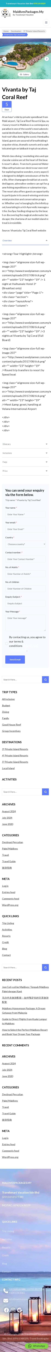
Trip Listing (8, 923)
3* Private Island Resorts (15, 749)
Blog (4, 948)
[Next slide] (46, 59)
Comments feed (10, 898)
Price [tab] (5, 471)
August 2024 (9, 811)
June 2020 (7, 824)
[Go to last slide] (4, 59)
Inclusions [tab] (7, 453)
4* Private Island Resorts (15, 755)
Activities (7, 929)
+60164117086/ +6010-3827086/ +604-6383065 (27, 1290)
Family (5, 718)
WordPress (42, 1342)
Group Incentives (11, 730)
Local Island (8, 768)
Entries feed (8, 892)
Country (9, 537)
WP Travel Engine (11, 1342)
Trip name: (11, 500)
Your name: (11, 507)
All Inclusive (8, 699)
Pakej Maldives (10, 848)
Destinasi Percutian (12, 842)
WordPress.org (10, 905)
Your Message (12, 611)
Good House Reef (11, 724)
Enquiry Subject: (13, 596)
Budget (6, 705)
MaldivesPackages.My (28, 12)
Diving (5, 711)
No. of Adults (12, 567)
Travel (5, 854)
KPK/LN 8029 (39, 3)
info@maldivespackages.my (23, 1299)
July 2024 (7, 817)
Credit (5, 942)
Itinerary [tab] (7, 444)
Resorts (6, 935)
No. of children (12, 582)
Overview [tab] (7, 240)
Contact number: (13, 552)
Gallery (26, 74)
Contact (6, 955)
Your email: (11, 522)
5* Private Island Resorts (15, 761)
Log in (5, 885)
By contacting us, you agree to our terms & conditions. (27, 643)
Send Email (15, 659)
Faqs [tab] (5, 462)
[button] (36, 1346)
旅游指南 (7, 867)
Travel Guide (9, 861)
